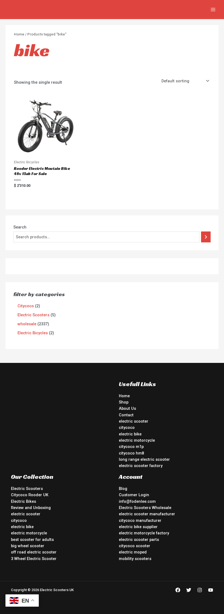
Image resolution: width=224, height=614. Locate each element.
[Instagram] (199, 590)
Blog (123, 488)
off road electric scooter (34, 552)
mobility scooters (135, 558)
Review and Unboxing (31, 507)
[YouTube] (210, 590)
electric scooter (133, 421)
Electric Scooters (27, 488)
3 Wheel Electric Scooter (34, 558)
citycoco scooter (134, 545)
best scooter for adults (32, 539)
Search (19, 227)
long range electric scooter (144, 459)
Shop (123, 402)
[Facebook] (177, 590)
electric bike (130, 434)
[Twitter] (188, 590)
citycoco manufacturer (140, 520)
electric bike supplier (138, 526)
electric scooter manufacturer (147, 513)
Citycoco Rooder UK (29, 494)
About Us (127, 408)
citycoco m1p (131, 446)
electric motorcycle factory (144, 533)
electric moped (133, 552)
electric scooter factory (141, 465)
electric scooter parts (139, 539)
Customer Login (134, 494)
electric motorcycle (137, 440)
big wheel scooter (27, 545)
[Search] (206, 236)
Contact (126, 415)
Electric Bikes (23, 501)
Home (19, 34)
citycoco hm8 (131, 453)
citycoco (127, 427)
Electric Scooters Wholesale (145, 507)
